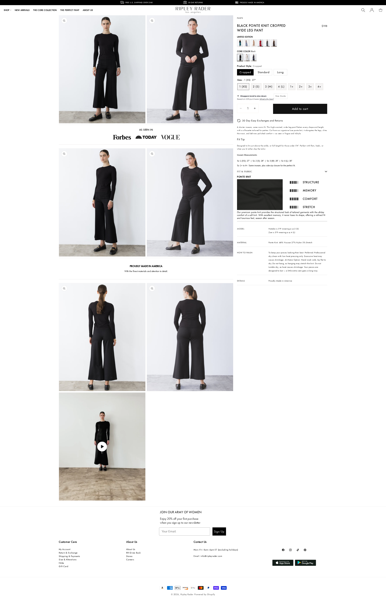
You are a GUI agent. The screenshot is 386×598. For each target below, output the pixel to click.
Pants (240, 18)
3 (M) (268, 87)
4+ (319, 87)
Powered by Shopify (204, 594)
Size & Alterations (68, 559)
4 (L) (281, 87)
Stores (129, 556)
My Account (64, 549)
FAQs (61, 563)
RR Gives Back (133, 552)
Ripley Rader (186, 594)
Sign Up (219, 531)
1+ (291, 87)
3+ (310, 87)
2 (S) (256, 87)
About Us (130, 549)
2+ (301, 87)
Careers (130, 559)
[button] (7, 10)
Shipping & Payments (69, 556)
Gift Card (63, 566)
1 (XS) (243, 87)
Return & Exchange (68, 552)
